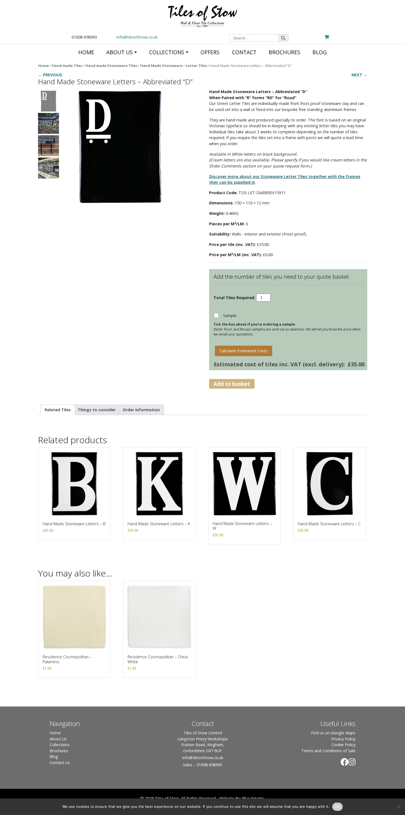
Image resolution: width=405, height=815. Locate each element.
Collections (59, 744)
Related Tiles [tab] (58, 409)
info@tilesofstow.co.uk (137, 37)
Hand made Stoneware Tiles (111, 65)
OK (337, 806)
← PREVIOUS (50, 74)
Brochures (59, 750)
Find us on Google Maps (333, 732)
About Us (58, 738)
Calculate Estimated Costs (244, 350)
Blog (54, 756)
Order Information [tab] (141, 409)
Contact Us (60, 762)
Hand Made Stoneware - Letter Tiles (173, 65)
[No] (398, 806)
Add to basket (232, 384)
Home (43, 65)
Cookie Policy (343, 744)
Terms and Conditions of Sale (328, 750)
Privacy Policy (343, 738)
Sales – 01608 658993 (202, 764)
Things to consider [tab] (97, 409)
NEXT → (359, 74)
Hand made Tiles (67, 65)
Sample (230, 315)
